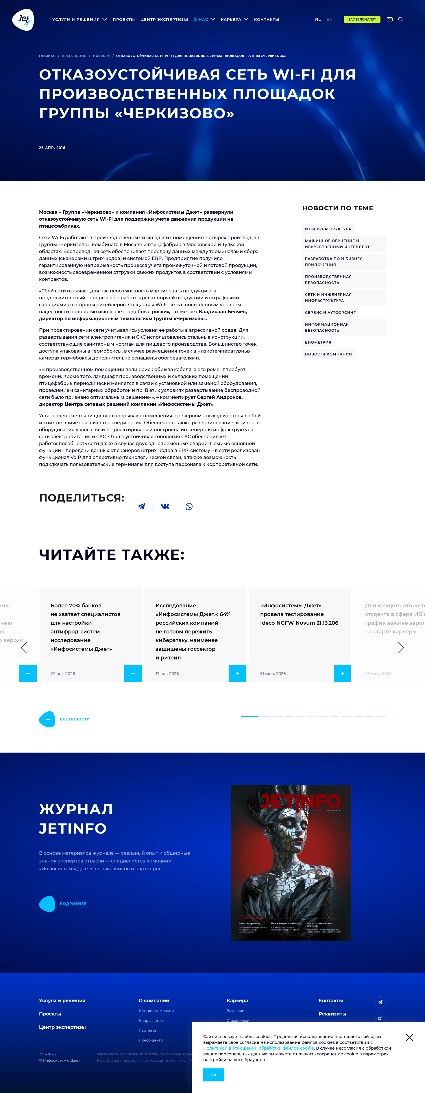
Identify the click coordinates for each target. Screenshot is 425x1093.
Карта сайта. (108, 1054)
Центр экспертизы (164, 19)
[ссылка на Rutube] (380, 1018)
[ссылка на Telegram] (380, 1002)
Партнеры (148, 1030)
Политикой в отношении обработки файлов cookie (258, 1048)
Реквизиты (332, 1014)
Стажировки (238, 1020)
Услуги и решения (62, 1000)
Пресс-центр (74, 56)
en (329, 19)
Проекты (124, 19)
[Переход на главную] (23, 19)
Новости (101, 56)
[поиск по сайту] (400, 19)
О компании (154, 1000)
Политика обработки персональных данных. (160, 1054)
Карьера (237, 1000)
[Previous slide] (26, 647)
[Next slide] (398, 647)
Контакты (266, 19)
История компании (156, 1011)
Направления (151, 1020)
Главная (47, 56)
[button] (249, 717)
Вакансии (235, 1011)
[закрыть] (409, 1038)
